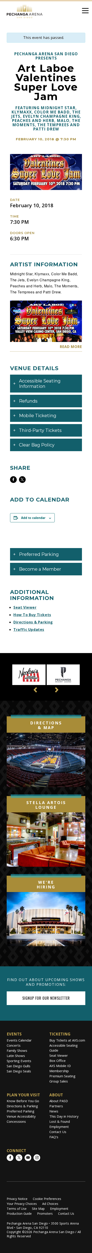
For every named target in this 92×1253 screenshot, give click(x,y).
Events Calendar (19, 1040)
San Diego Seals (19, 1071)
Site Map (38, 1208)
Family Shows (17, 1050)
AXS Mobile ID (60, 1065)
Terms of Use (17, 1208)
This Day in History (64, 1116)
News (53, 1111)
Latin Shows (16, 1055)
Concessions (16, 1121)
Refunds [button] (28, 401)
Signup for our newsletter (46, 998)
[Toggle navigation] (85, 11)
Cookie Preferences (47, 1199)
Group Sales (58, 1081)
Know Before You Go (23, 1101)
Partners (56, 1106)
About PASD (58, 1101)
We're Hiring (46, 884)
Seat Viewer (25, 607)
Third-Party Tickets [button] (40, 430)
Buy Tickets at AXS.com (67, 1040)
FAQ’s (53, 1137)
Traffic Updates (28, 629)
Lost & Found (59, 1121)
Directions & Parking (33, 622)
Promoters (45, 1213)
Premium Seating (62, 1076)
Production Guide (19, 1213)
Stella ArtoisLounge (46, 805)
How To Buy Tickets (32, 614)
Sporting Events (19, 1061)
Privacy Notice (17, 1199)
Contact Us (57, 1131)
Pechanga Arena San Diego (24, 10)
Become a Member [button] (40, 569)
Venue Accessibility (21, 1116)
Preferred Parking (20, 1111)
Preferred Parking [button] (39, 554)
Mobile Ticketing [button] (37, 415)
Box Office (57, 1060)
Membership (59, 1071)
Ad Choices (50, 1204)
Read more (71, 346)
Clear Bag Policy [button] (36, 445)
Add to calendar (33, 517)
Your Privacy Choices (22, 1204)
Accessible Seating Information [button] (40, 383)
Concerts (14, 1045)
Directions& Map (46, 725)
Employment (59, 1126)
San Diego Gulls (18, 1066)
